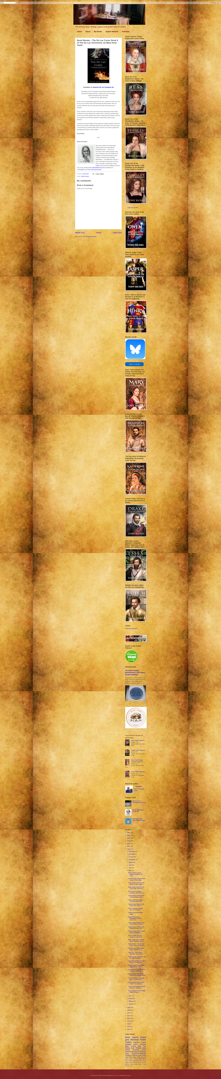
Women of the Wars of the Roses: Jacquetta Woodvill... (137, 974)
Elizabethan (136, 1050)
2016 (128, 1015)
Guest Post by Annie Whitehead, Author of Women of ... (134, 918)
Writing (127, 1048)
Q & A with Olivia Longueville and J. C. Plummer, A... (136, 978)
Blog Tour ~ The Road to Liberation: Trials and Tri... (136, 953)
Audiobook (128, 1055)
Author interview (139, 1044)
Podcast (144, 1058)
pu (131, 1066)
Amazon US (109, 87)
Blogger (128, 1075)
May (130, 870)
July (130, 865)
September (132, 859)
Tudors (128, 1042)
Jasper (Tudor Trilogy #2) (138, 750)
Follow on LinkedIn (134, 364)
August (131, 862)
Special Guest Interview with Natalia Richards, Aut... (136, 927)
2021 (128, 846)
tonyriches (139, 786)
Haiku (131, 1064)
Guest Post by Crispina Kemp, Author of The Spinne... (137, 879)
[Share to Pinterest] (103, 174)
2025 (128, 835)
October (131, 857)
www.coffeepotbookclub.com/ (96, 167)
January (131, 1004)
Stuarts (140, 1055)
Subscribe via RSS (133, 207)
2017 (128, 1013)
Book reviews (85, 176)
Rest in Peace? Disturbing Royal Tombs (139, 801)
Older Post (117, 233)
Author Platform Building (131, 1058)
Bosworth (135, 1062)
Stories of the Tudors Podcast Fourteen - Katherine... (136, 987)
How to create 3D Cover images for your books (135, 936)
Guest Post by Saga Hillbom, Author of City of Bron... (136, 966)
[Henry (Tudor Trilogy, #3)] (128, 774)
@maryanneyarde (96, 169)
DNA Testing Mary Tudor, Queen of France (139, 819)
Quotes (140, 1064)
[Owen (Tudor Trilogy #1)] (128, 742)
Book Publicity (136, 1048)
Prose (126, 1060)
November (132, 854)
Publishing (134, 1055)
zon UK (98, 87)
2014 (128, 1021)
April (130, 995)
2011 (128, 1029)
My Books (98, 31)
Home (79, 31)
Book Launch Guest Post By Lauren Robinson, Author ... (136, 940)
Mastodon (3, 0)
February (131, 1001)
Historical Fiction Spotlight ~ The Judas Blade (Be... (136, 900)
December (132, 851)
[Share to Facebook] (101, 174)
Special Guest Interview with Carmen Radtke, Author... (136, 896)
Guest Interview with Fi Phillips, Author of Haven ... (137, 991)
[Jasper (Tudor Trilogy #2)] (128, 752)
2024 (128, 838)
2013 (128, 1024)
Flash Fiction (143, 1060)
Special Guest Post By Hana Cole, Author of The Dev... (136, 923)
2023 (128, 841)
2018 (128, 1010)
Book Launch (131, 1037)
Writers (144, 1050)
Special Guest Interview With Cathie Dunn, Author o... (136, 983)
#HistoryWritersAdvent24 (139, 1053)
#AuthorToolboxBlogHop (132, 1051)
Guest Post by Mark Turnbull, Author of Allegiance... (136, 931)
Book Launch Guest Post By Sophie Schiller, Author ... (136, 883)
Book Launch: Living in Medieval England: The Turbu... (135, 874)
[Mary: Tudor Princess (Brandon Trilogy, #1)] (128, 762)
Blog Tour (142, 1046)
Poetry (144, 1055)
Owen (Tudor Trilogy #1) (138, 740)
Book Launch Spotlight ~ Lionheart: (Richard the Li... (136, 892)
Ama (94, 87)
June (130, 867)
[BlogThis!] (98, 174)
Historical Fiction (138, 1040)
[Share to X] (99, 174)
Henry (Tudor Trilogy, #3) (138, 771)
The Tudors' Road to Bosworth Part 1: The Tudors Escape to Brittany (135, 672)
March (131, 998)
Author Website (112, 31)
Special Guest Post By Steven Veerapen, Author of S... (136, 970)
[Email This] (96, 174)
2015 (128, 1018)
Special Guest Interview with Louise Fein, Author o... (136, 904)
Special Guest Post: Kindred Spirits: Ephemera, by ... (136, 948)
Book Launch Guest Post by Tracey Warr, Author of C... (136, 887)
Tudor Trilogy (136, 1057)
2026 (128, 832)
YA (130, 1066)
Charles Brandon (142, 1062)
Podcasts (125, 31)
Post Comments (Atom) (89, 236)
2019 (128, 1007)
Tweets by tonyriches (131, 628)
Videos (130, 1060)
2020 (128, 849)
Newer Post (80, 233)
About (87, 31)
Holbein (136, 1064)
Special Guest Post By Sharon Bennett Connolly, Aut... (137, 961)
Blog (140, 1058)
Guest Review (128, 1062)
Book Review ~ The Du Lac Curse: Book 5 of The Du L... (137, 944)
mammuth (116, 1075)
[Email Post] (93, 174)
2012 (128, 1026)
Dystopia (127, 1064)
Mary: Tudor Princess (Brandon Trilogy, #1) (137, 761)
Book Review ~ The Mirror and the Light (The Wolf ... (137, 957)
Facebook (81, 169)
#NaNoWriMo (136, 1060)
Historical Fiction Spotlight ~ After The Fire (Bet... (136, 909)
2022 (128, 843)
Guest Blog (128, 1057)
